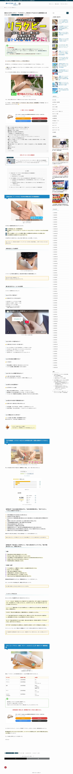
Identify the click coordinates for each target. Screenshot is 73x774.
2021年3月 (55, 309)
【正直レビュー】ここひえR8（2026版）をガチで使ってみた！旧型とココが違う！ (63, 40)
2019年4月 (55, 362)
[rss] (66, 0)
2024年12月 (55, 256)
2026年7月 (55, 215)
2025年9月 (55, 235)
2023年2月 (55, 272)
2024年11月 (55, 258)
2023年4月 (55, 270)
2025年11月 (55, 231)
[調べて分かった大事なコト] (12, 4)
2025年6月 (55, 242)
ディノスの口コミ (27, 475)
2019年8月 (55, 353)
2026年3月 (55, 224)
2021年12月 (55, 293)
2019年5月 (55, 360)
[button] (15, 758)
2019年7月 (55, 355)
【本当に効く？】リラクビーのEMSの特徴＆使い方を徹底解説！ (22, 173)
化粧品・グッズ (56, 120)
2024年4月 (55, 261)
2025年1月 (55, 254)
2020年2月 (55, 339)
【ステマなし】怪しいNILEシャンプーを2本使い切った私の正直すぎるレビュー (63, 58)
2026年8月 (55, 212)
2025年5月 (55, 245)
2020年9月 (55, 323)
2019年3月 (55, 365)
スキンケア (55, 122)
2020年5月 (55, 332)
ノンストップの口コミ (16, 185)
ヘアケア (55, 125)
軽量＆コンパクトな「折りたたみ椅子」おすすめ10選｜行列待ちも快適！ (63, 33)
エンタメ (55, 104)
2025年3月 (55, 249)
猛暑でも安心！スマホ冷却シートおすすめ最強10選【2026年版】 (64, 90)
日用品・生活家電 (57, 102)
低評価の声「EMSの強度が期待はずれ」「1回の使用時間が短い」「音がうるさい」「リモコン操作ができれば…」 (61, 383)
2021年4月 (55, 307)
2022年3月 (55, 286)
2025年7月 (55, 240)
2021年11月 (55, 295)
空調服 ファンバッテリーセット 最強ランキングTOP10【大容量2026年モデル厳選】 (64, 83)
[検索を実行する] (67, 13)
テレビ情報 (55, 106)
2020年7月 (55, 328)
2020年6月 (55, 330)
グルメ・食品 (56, 113)
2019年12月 (55, 344)
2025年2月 (55, 251)
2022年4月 (55, 284)
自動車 (55, 132)
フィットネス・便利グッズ (15, 14)
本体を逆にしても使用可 (16, 174)
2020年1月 (55, 342)
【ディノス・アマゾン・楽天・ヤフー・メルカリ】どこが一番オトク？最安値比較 (26, 187)
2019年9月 (55, 351)
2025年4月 (55, 247)
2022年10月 (55, 275)
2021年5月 (55, 305)
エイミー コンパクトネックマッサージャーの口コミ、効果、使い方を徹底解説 (31, 160)
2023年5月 (55, 268)
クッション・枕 (56, 127)
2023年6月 (55, 265)
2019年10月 (55, 348)
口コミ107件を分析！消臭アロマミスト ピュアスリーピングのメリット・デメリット (63, 46)
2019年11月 (55, 346)
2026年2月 (55, 226)
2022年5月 (55, 282)
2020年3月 (55, 337)
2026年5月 (55, 219)
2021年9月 (55, 300)
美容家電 (21, 14)
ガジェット (55, 109)
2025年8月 (55, 238)
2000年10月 (55, 367)
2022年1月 (55, 291)
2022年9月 (55, 277)
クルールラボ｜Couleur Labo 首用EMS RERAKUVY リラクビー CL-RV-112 (29, 114)
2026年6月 (55, 217)
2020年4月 (55, 335)
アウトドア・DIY (56, 129)
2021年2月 (55, 312)
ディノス (7, 679)
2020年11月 (55, 319)
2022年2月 (55, 288)
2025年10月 (55, 233)
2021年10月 (55, 298)
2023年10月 (55, 263)
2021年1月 (55, 314)
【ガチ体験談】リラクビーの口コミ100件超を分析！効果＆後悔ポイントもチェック (26, 178)
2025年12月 (55, 228)
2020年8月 (55, 325)
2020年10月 (55, 321)
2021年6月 (55, 302)
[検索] (68, 0)
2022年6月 (55, 279)
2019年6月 (55, 358)
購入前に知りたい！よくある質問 (18, 176)
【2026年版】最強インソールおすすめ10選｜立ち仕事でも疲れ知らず (63, 71)
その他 (55, 99)
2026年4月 (55, 222)
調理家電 (55, 118)
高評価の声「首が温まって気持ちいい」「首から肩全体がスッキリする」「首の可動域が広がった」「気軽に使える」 (61, 387)
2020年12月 (55, 316)
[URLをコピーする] (38, 758)
